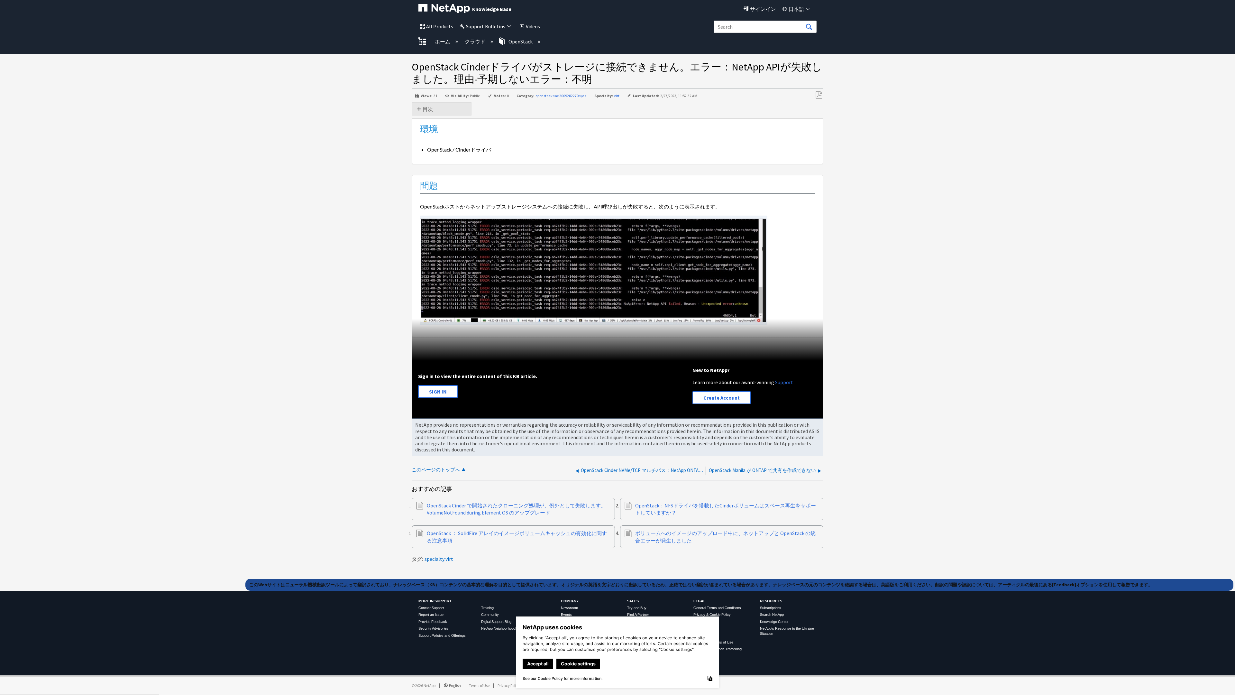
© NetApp (423, 685)
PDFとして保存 (818, 95)
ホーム (443, 41)
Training (487, 608)
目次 (428, 109)
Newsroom (569, 608)
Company (570, 601)
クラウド (475, 41)
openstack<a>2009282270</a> (561, 95)
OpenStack (521, 41)
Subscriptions (770, 608)
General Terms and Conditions (717, 608)
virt (616, 95)
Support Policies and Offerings (442, 635)
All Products (439, 26)
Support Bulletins (485, 26)
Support (784, 382)
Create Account (721, 397)
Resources (771, 601)
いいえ (132, 688)
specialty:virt (439, 559)
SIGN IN (438, 391)
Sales (633, 601)
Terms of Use (479, 685)
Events (566, 614)
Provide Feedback (432, 622)
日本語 (796, 9)
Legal (699, 601)
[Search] (809, 27)
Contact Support (431, 608)
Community (490, 614)
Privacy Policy (509, 685)
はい (99, 688)
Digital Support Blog (496, 622)
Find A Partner (638, 614)
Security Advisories (433, 628)
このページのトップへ (436, 470)
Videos (533, 26)
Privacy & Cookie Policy (712, 614)
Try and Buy (636, 608)
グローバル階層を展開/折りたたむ (426, 42)
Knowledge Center (774, 622)
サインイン (763, 9)
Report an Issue (431, 614)
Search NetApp (772, 614)
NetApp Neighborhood (498, 628)
